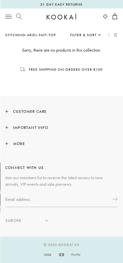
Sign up (114, 199)
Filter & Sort (83, 35)
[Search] (19, 16)
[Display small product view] (116, 34)
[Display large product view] (109, 34)
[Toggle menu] (8, 16)
